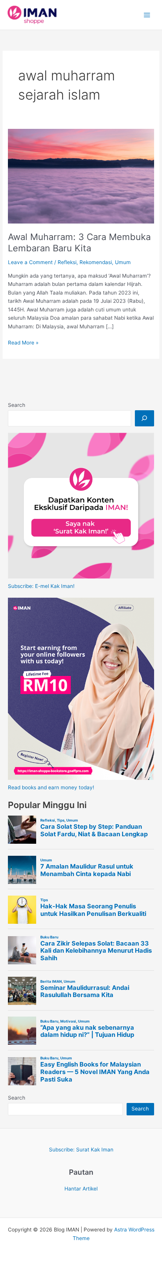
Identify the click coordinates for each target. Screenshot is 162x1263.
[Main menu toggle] (147, 15)
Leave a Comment (30, 262)
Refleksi (67, 262)
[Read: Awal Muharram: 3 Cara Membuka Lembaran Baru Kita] (81, 176)
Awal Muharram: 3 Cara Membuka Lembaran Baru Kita (79, 242)
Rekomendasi (95, 262)
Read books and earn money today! (51, 787)
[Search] (144, 418)
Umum (123, 262)
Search (16, 405)
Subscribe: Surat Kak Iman (81, 1150)
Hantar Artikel (81, 1189)
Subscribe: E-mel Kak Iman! (41, 586)
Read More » (23, 343)
